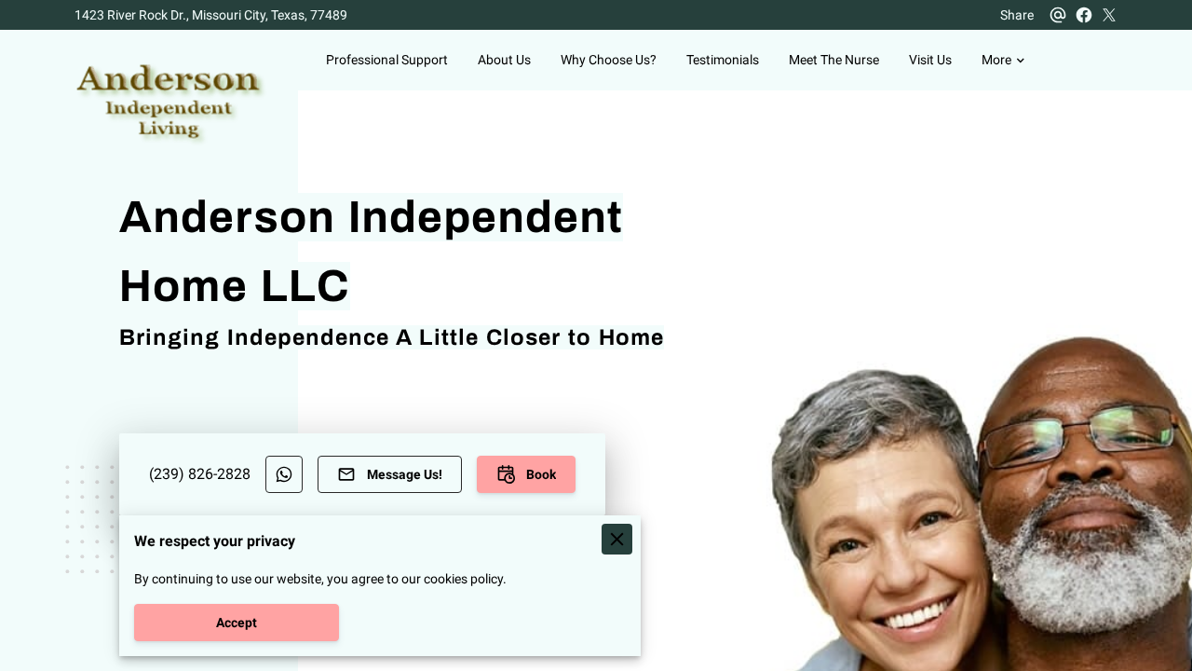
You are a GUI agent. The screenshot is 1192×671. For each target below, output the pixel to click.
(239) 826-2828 (200, 474)
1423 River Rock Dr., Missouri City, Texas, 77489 (210, 14)
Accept (236, 622)
